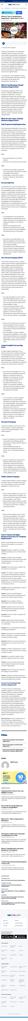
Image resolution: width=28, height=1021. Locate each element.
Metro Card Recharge (12, 980)
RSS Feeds (12, 1006)
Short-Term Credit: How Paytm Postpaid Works (13, 880)
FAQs (11, 958)
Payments (4, 895)
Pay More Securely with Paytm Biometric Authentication (11, 885)
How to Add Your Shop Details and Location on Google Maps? (11, 806)
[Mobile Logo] (14, 4)
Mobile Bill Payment (5, 975)
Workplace (21, 954)
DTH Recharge (4, 979)
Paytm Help (21, 950)
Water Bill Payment (4, 989)
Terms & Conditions (19, 923)
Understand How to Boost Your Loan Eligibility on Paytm (12, 791)
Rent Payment (21, 975)
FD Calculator (21, 1001)
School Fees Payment (3, 986)
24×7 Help (5, 925)
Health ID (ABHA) (13, 954)
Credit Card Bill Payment (4, 967)
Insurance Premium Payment (22, 967)
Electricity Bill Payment (12, 976)
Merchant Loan (8, 8)
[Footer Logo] (14, 915)
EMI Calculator (4, 997)
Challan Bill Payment (14, 971)
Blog (2, 8)
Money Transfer (4, 946)
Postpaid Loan (5, 878)
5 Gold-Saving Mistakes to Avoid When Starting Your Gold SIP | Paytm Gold (13, 903)
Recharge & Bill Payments (13, 946)
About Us (16, 920)
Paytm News (3, 954)
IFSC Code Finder (13, 1001)
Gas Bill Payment (22, 985)
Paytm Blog (2, 1)
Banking (20, 946)
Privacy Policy (6, 923)
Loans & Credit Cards (4, 951)
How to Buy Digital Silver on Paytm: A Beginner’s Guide (13, 891)
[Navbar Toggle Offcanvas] (2, 4)
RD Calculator (4, 1006)
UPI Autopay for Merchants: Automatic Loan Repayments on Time (13, 834)
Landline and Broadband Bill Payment (21, 980)
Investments (12, 950)
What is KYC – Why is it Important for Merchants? (12, 819)
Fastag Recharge (13, 989)
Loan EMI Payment (13, 966)
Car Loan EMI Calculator (3, 1002)
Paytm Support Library (4, 959)
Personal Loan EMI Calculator (22, 998)
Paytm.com (17, 1)
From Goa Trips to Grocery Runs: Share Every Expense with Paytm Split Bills (12, 897)
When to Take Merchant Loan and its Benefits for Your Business (12, 849)
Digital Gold (4, 889)
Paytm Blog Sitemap (19, 925)
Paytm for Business (24, 1)
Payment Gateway (6, 883)
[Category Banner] (14, 777)
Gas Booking (12, 985)
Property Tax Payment (3, 971)
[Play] (3, 43)
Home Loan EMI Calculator (13, 998)
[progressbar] (14, 43)
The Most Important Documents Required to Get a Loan (13, 862)
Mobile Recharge (22, 971)
